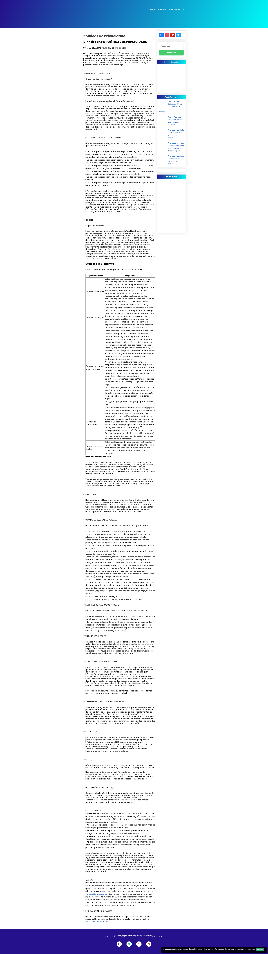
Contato (162, 9)
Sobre (152, 9)
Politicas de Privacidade (114, 937)
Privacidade (174, 9)
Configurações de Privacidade (151, 937)
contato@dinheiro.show (96, 894)
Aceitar (260, 949)
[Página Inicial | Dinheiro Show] (97, 13)
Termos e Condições (131, 937)
